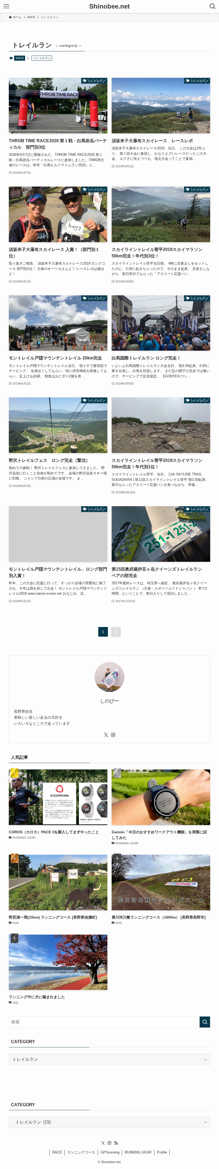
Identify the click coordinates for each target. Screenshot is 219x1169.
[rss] (116, 1143)
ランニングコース (81, 1152)
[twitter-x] (106, 735)
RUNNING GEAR (138, 1152)
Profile (162, 1152)
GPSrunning (110, 1152)
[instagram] (113, 735)
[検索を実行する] (205, 1022)
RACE (20, 58)
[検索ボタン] (212, 6)
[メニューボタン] (6, 6)
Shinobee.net (109, 6)
